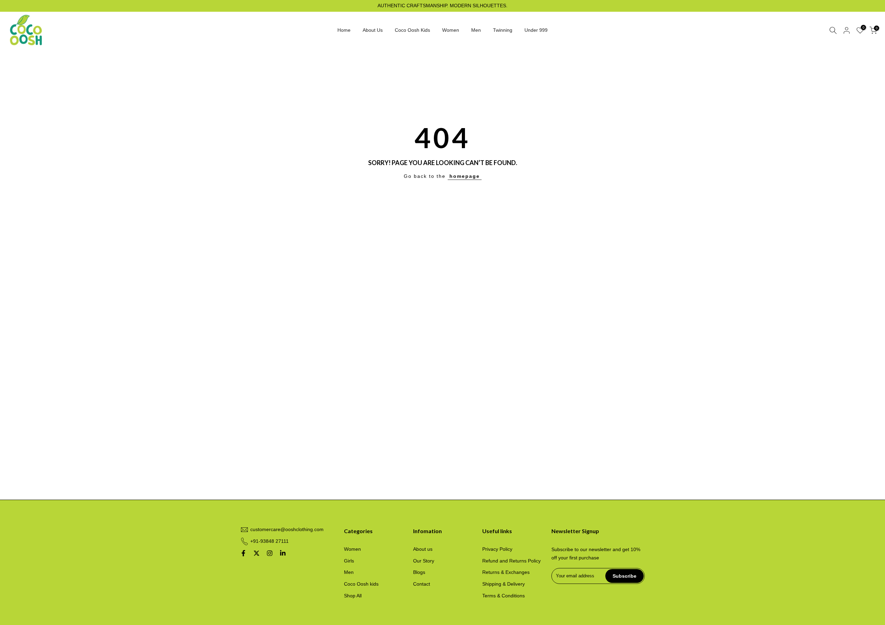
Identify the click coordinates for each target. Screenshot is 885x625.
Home (344, 30)
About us (422, 549)
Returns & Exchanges (506, 572)
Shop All (353, 595)
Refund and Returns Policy (511, 561)
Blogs (419, 572)
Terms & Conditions (503, 595)
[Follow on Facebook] (243, 553)
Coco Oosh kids (361, 584)
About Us (373, 30)
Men (476, 30)
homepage (464, 176)
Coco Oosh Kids (412, 30)
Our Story (423, 561)
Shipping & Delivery (503, 584)
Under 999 (536, 30)
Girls (349, 561)
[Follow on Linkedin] (283, 553)
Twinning (502, 30)
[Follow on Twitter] (256, 553)
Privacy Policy (497, 549)
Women (450, 30)
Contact (421, 584)
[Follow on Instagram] (270, 553)
